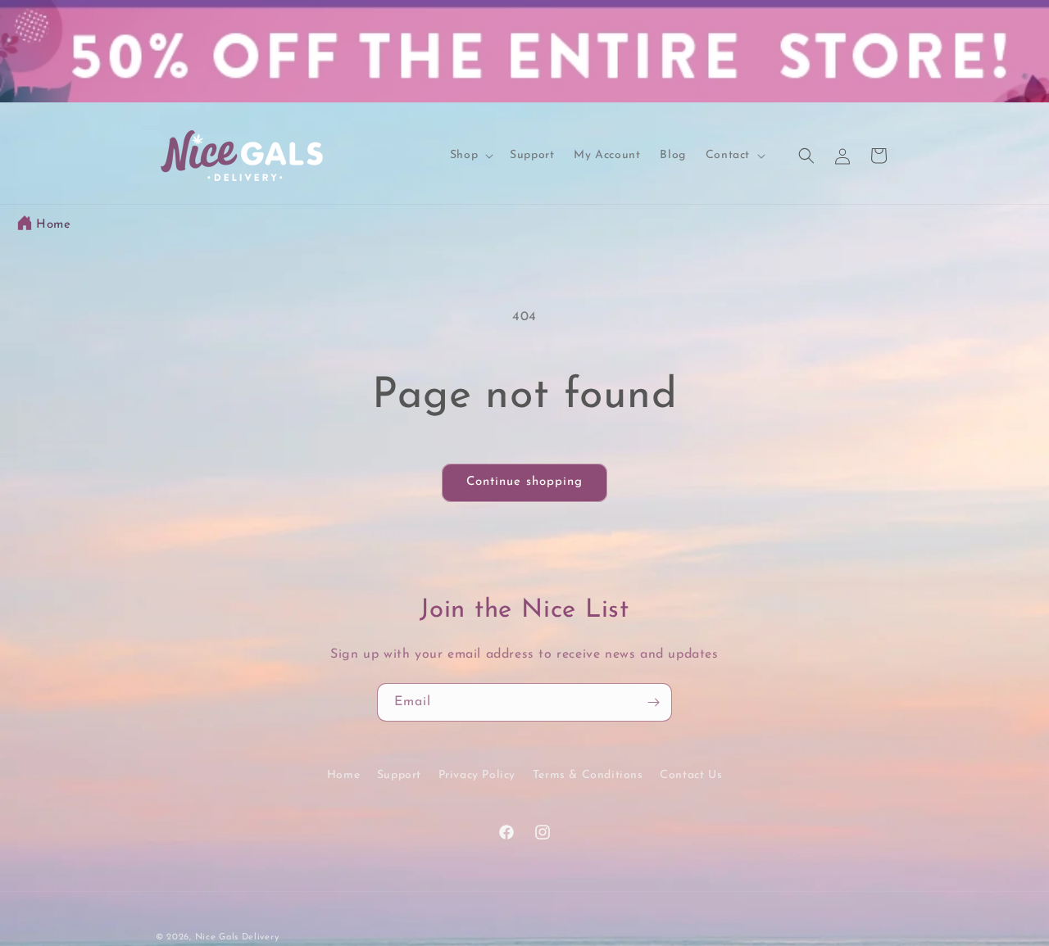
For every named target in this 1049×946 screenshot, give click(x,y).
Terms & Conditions (588, 775)
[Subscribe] (653, 702)
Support (399, 775)
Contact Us (691, 775)
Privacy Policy (476, 775)
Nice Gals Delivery (237, 937)
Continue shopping (524, 482)
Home (53, 225)
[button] (470, 155)
